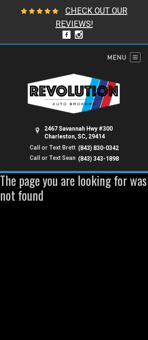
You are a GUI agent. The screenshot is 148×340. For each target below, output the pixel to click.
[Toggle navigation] (124, 57)
